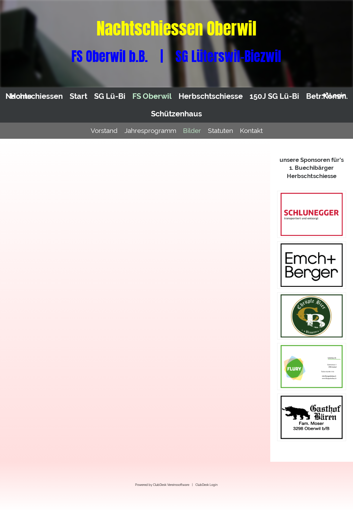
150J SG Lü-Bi (274, 96)
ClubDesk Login (206, 485)
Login (337, 95)
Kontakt (251, 130)
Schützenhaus (176, 113)
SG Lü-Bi (109, 96)
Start (78, 96)
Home (21, 96)
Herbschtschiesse (211, 96)
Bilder (192, 130)
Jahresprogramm (150, 130)
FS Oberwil (152, 96)
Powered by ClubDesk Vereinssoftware (162, 485)
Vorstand (104, 130)
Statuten (220, 130)
